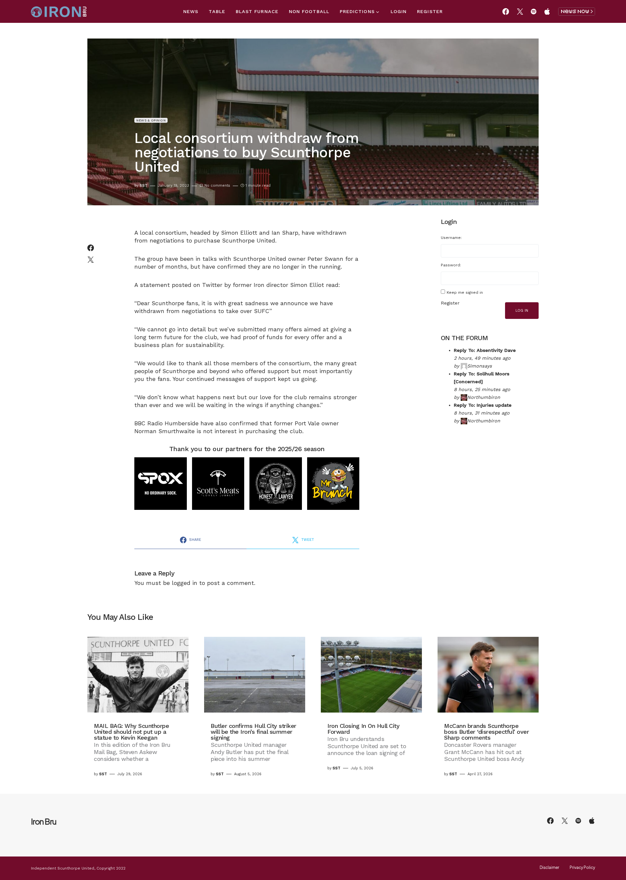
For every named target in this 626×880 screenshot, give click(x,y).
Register (450, 303)
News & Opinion (151, 120)
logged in (184, 583)
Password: (451, 265)
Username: (451, 237)
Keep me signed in (465, 292)
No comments (217, 185)
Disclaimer (549, 868)
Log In (521, 310)
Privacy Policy (582, 868)
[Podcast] (547, 11)
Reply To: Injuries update (483, 405)
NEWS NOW (576, 12)
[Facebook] (505, 11)
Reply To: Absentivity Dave (485, 350)
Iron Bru (43, 821)
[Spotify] (533, 11)
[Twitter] (520, 11)
